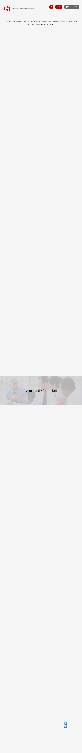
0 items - (73, 7)
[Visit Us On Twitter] (65, 745)
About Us (49, 24)
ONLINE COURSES (71, 22)
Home (6, 22)
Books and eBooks (15, 22)
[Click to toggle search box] (51, 7)
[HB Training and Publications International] (19, 8)
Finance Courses (45, 22)
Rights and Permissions (36, 24)
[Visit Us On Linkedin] (65, 748)
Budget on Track (59, 22)
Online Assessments (31, 22)
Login (58, 7)
